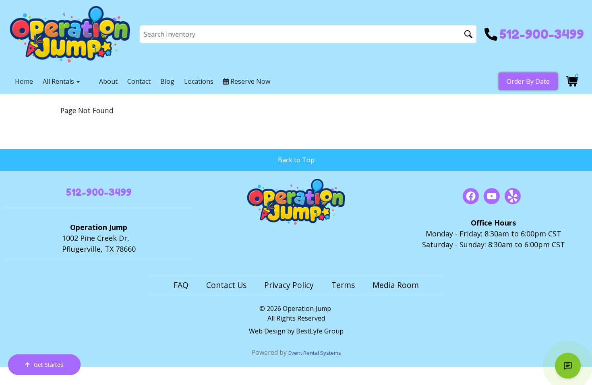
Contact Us (226, 284)
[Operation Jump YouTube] (492, 196)
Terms (343, 284)
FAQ (181, 284)
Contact (139, 81)
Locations (198, 81)
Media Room (396, 284)
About (108, 81)
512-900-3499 (99, 192)
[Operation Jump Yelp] (513, 196)
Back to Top (296, 159)
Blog (167, 81)
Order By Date (528, 81)
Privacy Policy (289, 284)
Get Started (49, 364)
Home (24, 81)
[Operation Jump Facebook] (471, 196)
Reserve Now (249, 81)
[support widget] (568, 366)
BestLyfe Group (320, 331)
